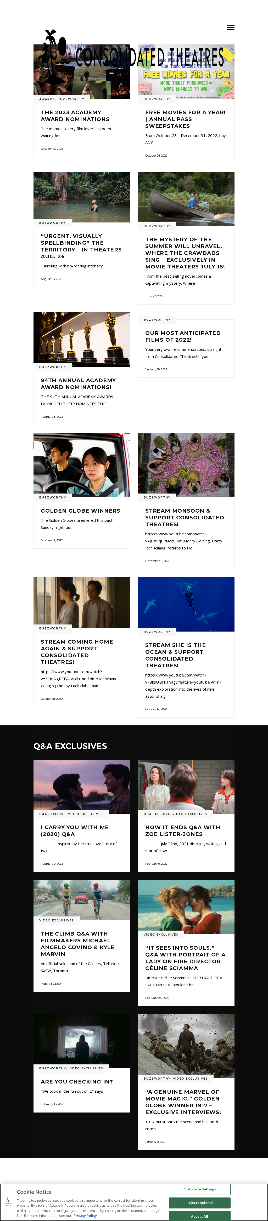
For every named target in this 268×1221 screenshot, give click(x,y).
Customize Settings (199, 1189)
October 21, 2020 (52, 699)
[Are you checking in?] (82, 1041)
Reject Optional (200, 1202)
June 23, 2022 (154, 296)
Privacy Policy (85, 1215)
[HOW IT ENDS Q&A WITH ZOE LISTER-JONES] (186, 787)
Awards (47, 99)
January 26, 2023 (52, 149)
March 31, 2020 (51, 983)
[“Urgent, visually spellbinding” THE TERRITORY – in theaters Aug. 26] (82, 197)
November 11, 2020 (157, 561)
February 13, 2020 (52, 1104)
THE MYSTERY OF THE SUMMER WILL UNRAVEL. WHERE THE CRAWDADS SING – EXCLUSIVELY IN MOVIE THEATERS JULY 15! (185, 253)
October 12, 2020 (156, 709)
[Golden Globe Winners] (82, 465)
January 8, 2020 (155, 1142)
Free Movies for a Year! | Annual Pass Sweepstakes (185, 119)
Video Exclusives (85, 814)
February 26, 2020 (157, 998)
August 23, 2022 (51, 279)
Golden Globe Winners (80, 511)
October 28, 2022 (156, 155)
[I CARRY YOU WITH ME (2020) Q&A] (82, 787)
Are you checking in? (77, 1082)
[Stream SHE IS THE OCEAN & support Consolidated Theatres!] (186, 604)
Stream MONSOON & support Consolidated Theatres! (184, 518)
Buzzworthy (71, 99)
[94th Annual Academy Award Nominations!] (82, 339)
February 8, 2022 (52, 417)
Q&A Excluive (52, 814)
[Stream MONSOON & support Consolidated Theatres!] (186, 465)
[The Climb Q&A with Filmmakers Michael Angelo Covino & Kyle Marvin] (82, 900)
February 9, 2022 (52, 863)
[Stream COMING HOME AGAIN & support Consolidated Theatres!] (82, 602)
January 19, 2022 (156, 369)
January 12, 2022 (52, 540)
